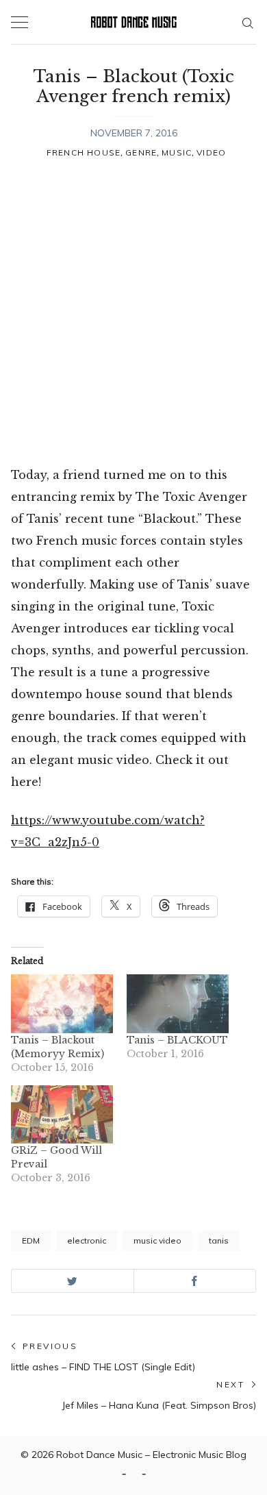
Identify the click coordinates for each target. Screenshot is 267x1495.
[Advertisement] (133, 313)
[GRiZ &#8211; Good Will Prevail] (62, 1114)
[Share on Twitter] (73, 1281)
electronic (86, 1240)
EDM (31, 1240)
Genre (141, 152)
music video (157, 1240)
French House (83, 152)
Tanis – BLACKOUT (177, 1040)
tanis (219, 1240)
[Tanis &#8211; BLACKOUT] (178, 1003)
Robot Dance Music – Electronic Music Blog (151, 1454)
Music (177, 152)
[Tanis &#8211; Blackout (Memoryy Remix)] (62, 1003)
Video (211, 152)
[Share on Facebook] (195, 1281)
